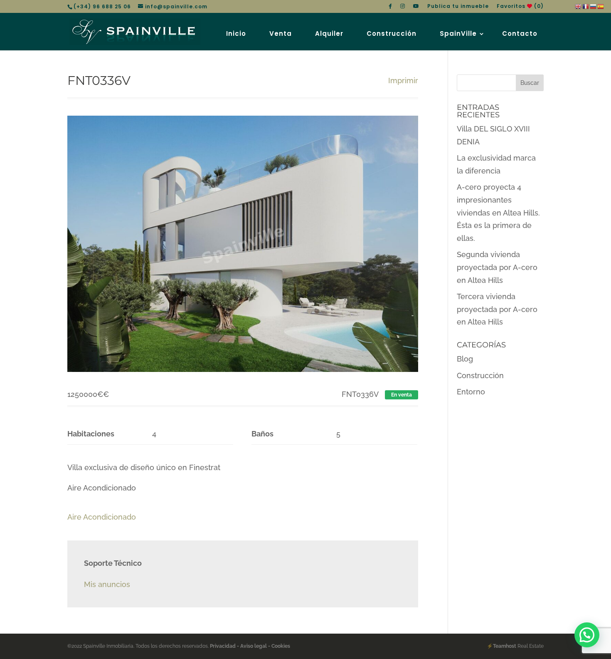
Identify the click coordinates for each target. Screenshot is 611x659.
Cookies (280, 646)
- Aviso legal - (253, 646)
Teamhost (504, 646)
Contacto (519, 33)
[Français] (586, 6)
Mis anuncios (107, 584)
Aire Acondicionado (101, 517)
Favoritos (520, 7)
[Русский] (593, 6)
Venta (280, 33)
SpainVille (458, 33)
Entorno (471, 391)
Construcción (391, 33)
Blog (465, 358)
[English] (578, 6)
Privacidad (223, 646)
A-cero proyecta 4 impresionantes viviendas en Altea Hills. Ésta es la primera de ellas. (498, 212)
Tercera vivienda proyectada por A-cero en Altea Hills (497, 309)
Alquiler (329, 33)
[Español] (601, 6)
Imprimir (403, 80)
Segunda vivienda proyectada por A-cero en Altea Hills (497, 267)
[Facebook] (390, 8)
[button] (586, 634)
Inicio (236, 33)
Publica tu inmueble (458, 7)
